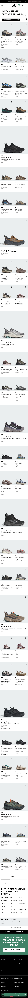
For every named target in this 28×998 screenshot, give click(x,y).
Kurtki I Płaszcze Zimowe (12, 906)
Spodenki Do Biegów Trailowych (22, 909)
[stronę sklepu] (14, 6)
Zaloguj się (7, 931)
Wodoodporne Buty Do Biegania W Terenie (4, 900)
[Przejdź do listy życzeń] (6, 5)
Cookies (3, 982)
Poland (16, 995)
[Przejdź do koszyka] (25, 5)
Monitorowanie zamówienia (7, 963)
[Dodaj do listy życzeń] (11, 25)
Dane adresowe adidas (6, 967)
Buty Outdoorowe (4, 909)
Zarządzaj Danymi (18, 978)
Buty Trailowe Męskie (13, 912)
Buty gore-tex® (4, 903)
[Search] (22, 5)
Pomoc (2, 971)
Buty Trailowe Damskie (13, 900)
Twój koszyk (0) (19, 931)
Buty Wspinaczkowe (14, 897)
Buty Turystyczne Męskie (22, 897)
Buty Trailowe (4, 897)
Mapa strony (17, 963)
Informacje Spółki (5, 990)
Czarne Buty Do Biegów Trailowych (22, 912)
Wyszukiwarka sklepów (19, 971)
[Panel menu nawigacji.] (2, 5)
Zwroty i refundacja (18, 959)
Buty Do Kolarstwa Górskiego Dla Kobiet (22, 906)
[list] (11, 19)
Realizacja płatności (18, 967)
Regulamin (3, 986)
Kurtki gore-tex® (13, 909)
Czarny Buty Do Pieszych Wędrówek (22, 903)
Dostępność (17, 986)
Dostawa (3, 959)
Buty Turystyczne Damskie (13, 903)
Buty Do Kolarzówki (4, 906)
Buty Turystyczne (4, 912)
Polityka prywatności (19, 982)
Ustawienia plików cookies (7, 978)
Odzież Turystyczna (22, 900)
